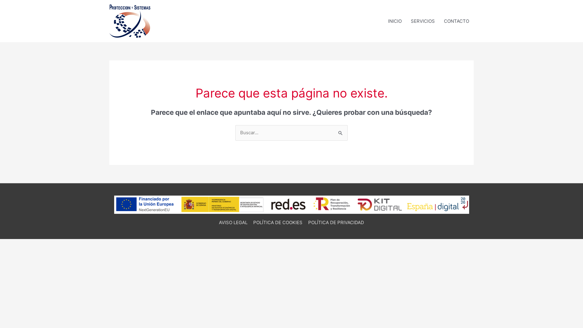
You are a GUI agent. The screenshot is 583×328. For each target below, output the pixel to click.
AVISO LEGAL (233, 222)
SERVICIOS (423, 21)
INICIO (395, 21)
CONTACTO (456, 21)
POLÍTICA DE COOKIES (277, 222)
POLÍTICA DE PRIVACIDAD (336, 222)
